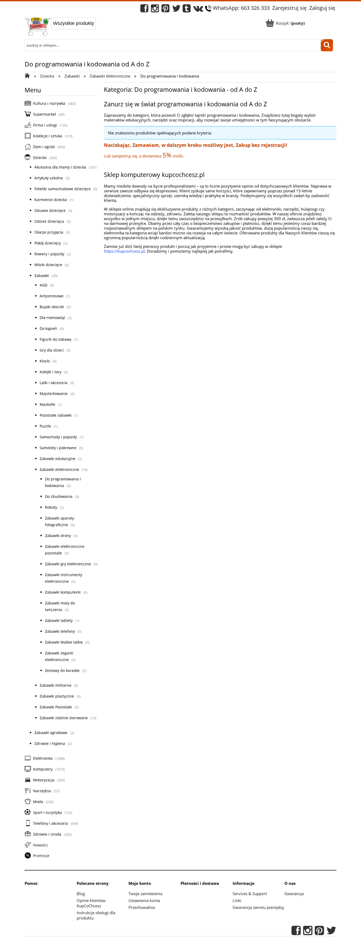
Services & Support (250, 893)
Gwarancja (294, 893)
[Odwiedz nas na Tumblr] (187, 9)
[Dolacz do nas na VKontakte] (198, 9)
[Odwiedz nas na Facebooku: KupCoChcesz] (144, 9)
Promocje (41, 855)
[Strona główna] (38, 27)
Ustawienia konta (144, 900)
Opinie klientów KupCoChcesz (91, 903)
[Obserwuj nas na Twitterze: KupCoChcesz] (176, 9)
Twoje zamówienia (145, 893)
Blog (81, 893)
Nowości (40, 844)
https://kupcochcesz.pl (124, 251)
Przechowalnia (141, 907)
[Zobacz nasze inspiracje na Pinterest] (165, 9)
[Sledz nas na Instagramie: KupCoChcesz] (155, 9)
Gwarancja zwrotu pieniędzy (258, 907)
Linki (237, 900)
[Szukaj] (327, 45)
